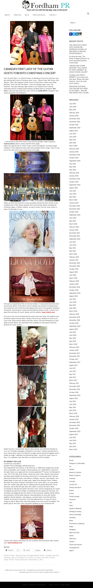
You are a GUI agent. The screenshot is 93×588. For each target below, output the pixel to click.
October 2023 (73, 182)
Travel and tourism (75, 544)
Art (70, 466)
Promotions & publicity (76, 523)
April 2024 (72, 170)
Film (70, 502)
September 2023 (74, 185)
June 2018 (72, 335)
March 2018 (73, 344)
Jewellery (72, 517)
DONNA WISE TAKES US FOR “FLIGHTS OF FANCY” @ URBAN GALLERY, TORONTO (39, 572)
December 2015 (74, 422)
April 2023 (72, 197)
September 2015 (74, 431)
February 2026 (74, 113)
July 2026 (72, 104)
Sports (71, 535)
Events (71, 493)
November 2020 (74, 266)
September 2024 (74, 161)
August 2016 (73, 398)
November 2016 (74, 389)
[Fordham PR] (46, 5)
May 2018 (72, 338)
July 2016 (72, 401)
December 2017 (74, 353)
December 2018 (74, 317)
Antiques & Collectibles (77, 463)
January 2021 (73, 260)
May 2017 (72, 374)
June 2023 (72, 194)
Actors (71, 460)
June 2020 (72, 275)
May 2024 (72, 167)
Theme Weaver (65, 584)
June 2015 (72, 440)
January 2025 (73, 152)
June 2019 (72, 302)
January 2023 (73, 203)
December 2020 (74, 263)
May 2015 (72, 443)
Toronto (11, 559)
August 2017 (73, 365)
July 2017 (72, 368)
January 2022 (73, 230)
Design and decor (75, 487)
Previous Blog (39, 15)
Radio (71, 526)
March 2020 (73, 278)
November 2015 (74, 425)
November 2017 (74, 356)
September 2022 (74, 215)
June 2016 (72, 404)
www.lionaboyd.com (15, 543)
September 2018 (74, 326)
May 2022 (72, 221)
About (7, 15)
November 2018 (74, 320)
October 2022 (73, 212)
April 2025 (72, 143)
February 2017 (74, 383)
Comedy (72, 481)
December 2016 (74, 386)
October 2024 (73, 158)
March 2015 (73, 449)
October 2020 (73, 269)
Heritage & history (75, 511)
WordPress (42, 584)
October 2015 (73, 428)
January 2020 (73, 284)
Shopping (72, 529)
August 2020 (73, 272)
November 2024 (74, 155)
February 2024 (74, 173)
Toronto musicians (21, 559)
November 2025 (74, 122)
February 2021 (74, 257)
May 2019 (72, 305)
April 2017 (72, 377)
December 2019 (74, 287)
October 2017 (73, 359)
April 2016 (72, 410)
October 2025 (73, 125)
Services (17, 15)
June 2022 (72, 218)
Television (72, 538)
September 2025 (74, 128)
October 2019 (73, 290)
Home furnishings (75, 514)
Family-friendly (74, 496)
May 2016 (72, 407)
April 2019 (72, 308)
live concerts (29, 557)
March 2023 (73, 200)
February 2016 (74, 416)
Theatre (71, 541)
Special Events (21, 555)
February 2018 (74, 347)
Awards (71, 469)
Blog (27, 15)
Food (71, 505)
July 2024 (72, 164)
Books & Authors (75, 475)
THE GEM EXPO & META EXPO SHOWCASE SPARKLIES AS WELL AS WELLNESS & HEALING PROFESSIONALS (78, 49)
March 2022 (73, 224)
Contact (53, 15)
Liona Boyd (20, 557)
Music (13, 555)
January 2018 (73, 350)
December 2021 (74, 233)
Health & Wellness (75, 508)
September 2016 (74, 395)
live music (37, 557)
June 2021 (72, 245)
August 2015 (73, 434)
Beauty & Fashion (75, 472)
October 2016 (73, 392)
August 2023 (73, 188)
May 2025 (72, 140)
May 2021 (72, 248)
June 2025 (72, 137)
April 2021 (72, 251)
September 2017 (74, 362)
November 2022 (74, 209)
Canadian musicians (52, 555)
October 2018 (73, 323)
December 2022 (74, 206)
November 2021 (74, 236)
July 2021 (72, 242)
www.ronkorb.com (48, 312)
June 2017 (72, 371)
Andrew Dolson (39, 555)
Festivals (72, 499)
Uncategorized (74, 547)
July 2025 (72, 134)
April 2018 (72, 341)
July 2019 (72, 299)
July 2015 (72, 437)
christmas (7, 557)
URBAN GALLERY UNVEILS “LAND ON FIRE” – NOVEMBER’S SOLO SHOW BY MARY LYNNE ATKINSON (28, 570)
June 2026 (72, 107)
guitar (13, 557)
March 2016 (73, 413)
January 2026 (73, 116)
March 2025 (73, 146)
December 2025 (74, 119)
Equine (71, 490)
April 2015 (72, 446)
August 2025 (73, 131)
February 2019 (74, 314)
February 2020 (74, 281)
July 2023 (72, 191)
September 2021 (74, 239)
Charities (72, 478)
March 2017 (73, 380)
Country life (73, 484)
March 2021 (73, 254)
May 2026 (72, 110)
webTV (71, 550)
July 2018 (72, 332)
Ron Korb (45, 557)
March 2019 (73, 311)
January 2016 (73, 419)
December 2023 (74, 179)
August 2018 (73, 329)
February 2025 (74, 149)
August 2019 (73, 296)
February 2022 (74, 227)
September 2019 (74, 293)
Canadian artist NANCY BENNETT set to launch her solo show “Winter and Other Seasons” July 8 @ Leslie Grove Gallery (79, 79)
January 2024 (73, 176)
